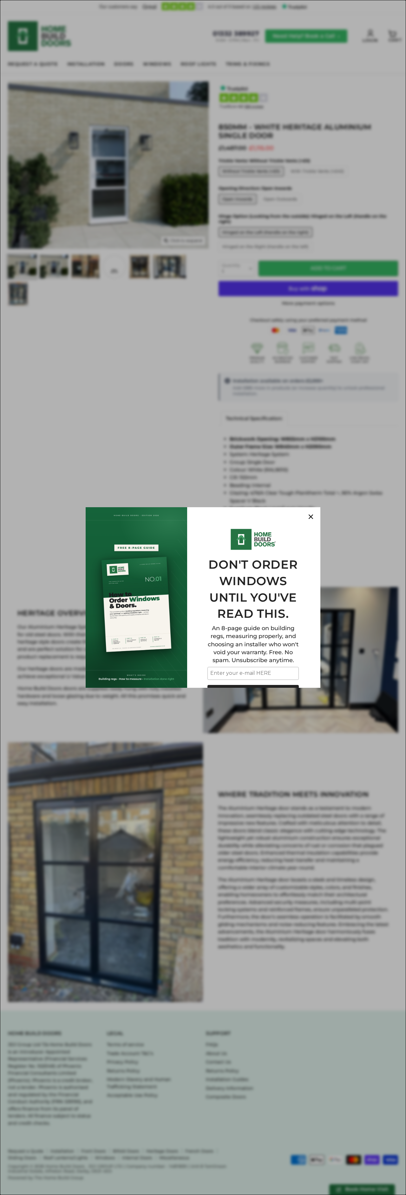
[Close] (310, 516)
